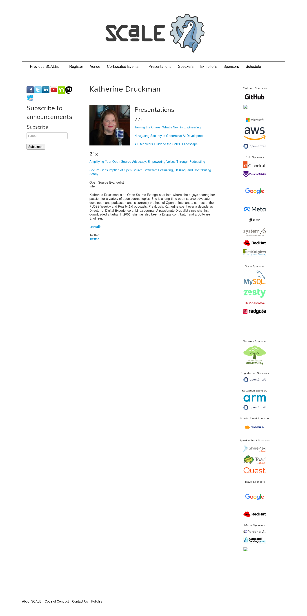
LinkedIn (95, 226)
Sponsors (231, 66)
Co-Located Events (123, 66)
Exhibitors (208, 66)
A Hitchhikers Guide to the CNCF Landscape (166, 144)
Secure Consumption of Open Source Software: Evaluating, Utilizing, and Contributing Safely (150, 172)
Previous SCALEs (45, 66)
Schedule (254, 66)
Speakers (186, 66)
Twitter (94, 239)
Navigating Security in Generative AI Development (169, 135)
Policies (96, 601)
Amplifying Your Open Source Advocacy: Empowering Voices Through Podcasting (147, 161)
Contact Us (80, 601)
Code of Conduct (57, 601)
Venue (95, 66)
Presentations (160, 66)
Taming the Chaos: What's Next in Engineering (167, 127)
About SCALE (31, 601)
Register (76, 66)
